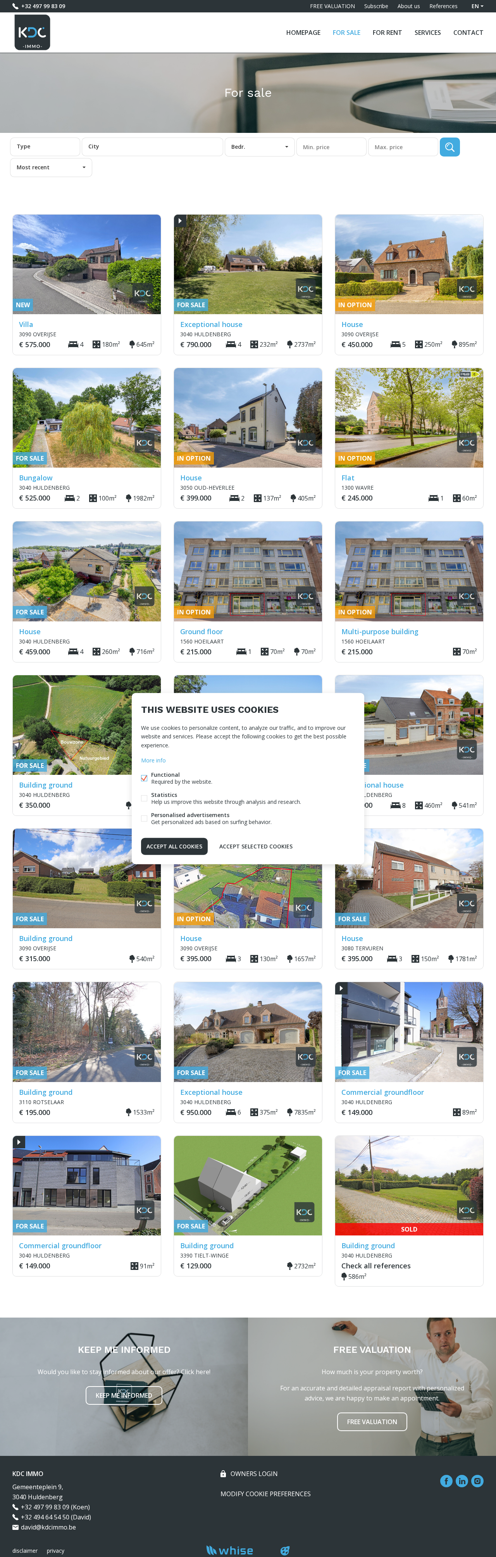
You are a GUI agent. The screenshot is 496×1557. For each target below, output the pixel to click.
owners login (253, 1473)
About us (409, 6)
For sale (346, 32)
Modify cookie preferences (265, 1494)
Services (428, 32)
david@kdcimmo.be (48, 1527)
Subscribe (376, 6)
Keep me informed (124, 1395)
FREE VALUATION (332, 6)
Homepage (303, 32)
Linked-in (462, 1481)
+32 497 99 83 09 (43, 6)
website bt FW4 (285, 1551)
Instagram (477, 1481)
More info (153, 760)
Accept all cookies (174, 846)
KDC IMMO (27, 1473)
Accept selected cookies (256, 846)
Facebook (446, 1481)
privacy (55, 1550)
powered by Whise (239, 1550)
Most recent (33, 167)
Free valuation (372, 1422)
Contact (468, 32)
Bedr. (238, 146)
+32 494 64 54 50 (45, 1517)
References (443, 6)
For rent (387, 32)
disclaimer (25, 1550)
